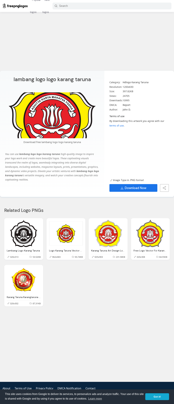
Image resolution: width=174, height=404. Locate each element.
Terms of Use (23, 388)
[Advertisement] (87, 43)
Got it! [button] (157, 396)
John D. (127, 109)
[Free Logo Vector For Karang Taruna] (150, 233)
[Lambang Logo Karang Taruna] (24, 233)
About (6, 388)
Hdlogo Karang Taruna (136, 82)
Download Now (135, 188)
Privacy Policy (44, 388)
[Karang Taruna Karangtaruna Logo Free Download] (24, 280)
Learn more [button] (95, 398)
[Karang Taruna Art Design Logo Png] (108, 233)
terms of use (116, 125)
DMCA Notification (69, 388)
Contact (90, 388)
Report (126, 105)
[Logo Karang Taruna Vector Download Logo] (66, 233)
